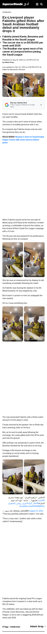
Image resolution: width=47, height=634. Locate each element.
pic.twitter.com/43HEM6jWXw (32, 506)
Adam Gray (36, 626)
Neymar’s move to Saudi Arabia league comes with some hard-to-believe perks (23, 140)
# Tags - (11, 626)
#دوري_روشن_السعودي (18, 503)
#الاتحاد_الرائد (33, 503)
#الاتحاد (42, 500)
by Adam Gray (8, 62)
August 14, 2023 (36, 511)
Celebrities (6, 12)
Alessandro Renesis (17, 69)
